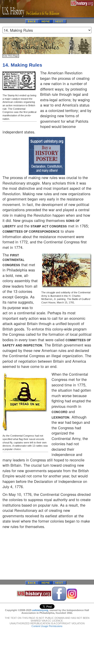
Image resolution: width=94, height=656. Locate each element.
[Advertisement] (47, 554)
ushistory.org (40, 610)
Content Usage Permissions (47, 626)
